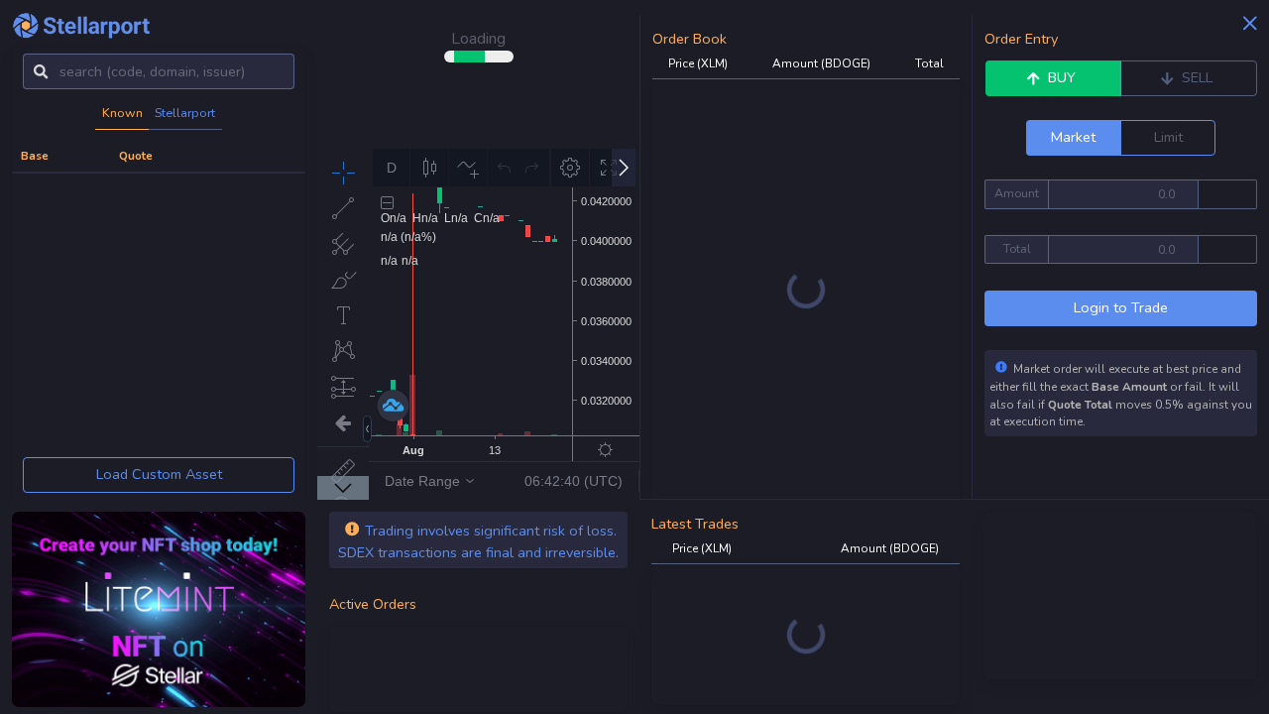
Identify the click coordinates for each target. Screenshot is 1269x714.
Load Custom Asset (159, 474)
